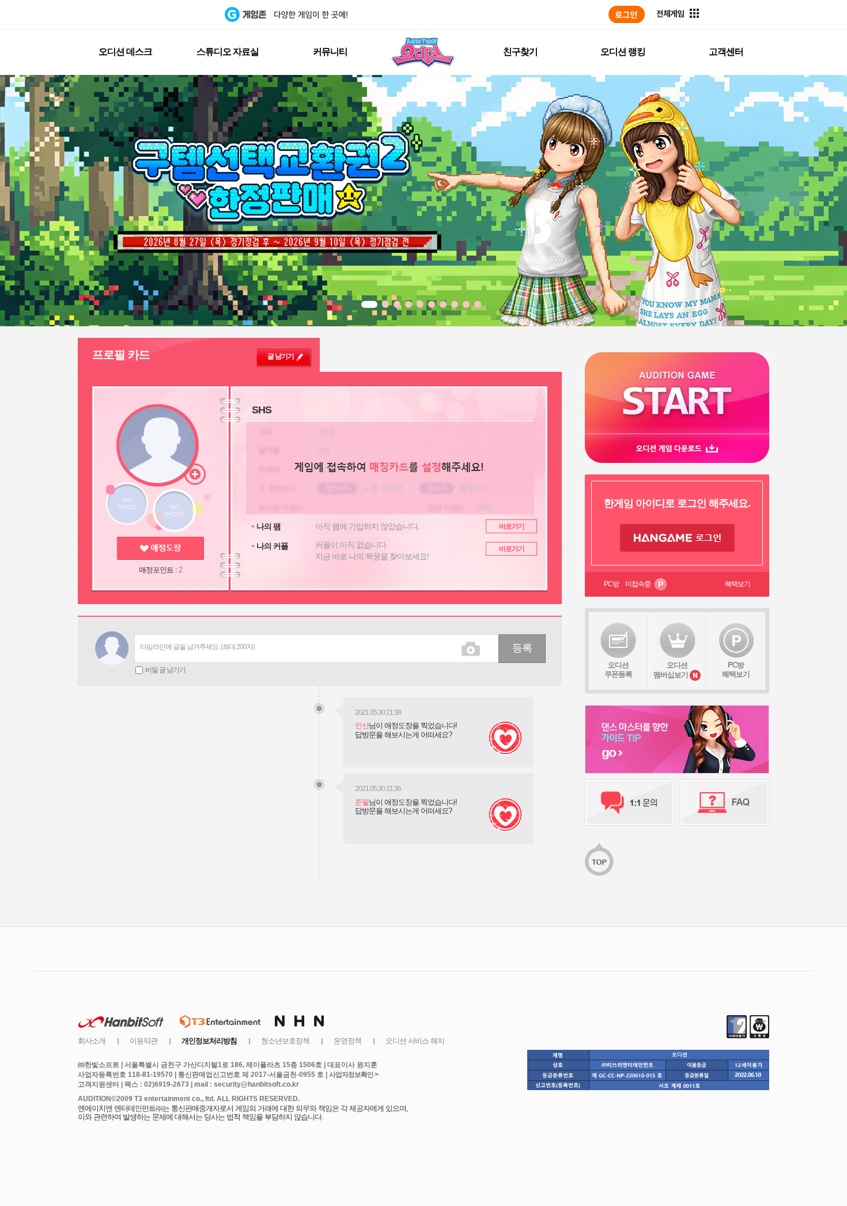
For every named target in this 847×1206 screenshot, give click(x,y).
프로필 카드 (121, 354)
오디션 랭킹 (622, 51)
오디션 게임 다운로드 (677, 448)
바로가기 (511, 526)
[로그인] (626, 14)
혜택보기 (737, 584)
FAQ (724, 802)
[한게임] (177, 14)
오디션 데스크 (125, 51)
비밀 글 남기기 (165, 670)
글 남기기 (280, 356)
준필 (362, 802)
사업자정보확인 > (353, 1075)
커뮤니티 (330, 51)
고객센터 (726, 51)
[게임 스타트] (677, 393)
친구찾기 (520, 51)
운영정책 (347, 1041)
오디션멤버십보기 (670, 670)
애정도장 (160, 548)
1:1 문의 (629, 802)
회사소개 (91, 1041)
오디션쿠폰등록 (618, 670)
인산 (362, 725)
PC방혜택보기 (736, 670)
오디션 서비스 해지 (414, 1041)
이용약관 (143, 1041)
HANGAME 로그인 (677, 538)
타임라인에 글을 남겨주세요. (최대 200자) (197, 647)
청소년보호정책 (285, 1041)
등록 (522, 648)
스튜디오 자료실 (227, 51)
